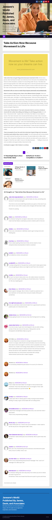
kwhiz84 (11, 253)
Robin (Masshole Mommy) (16, 434)
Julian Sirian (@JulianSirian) (16, 197)
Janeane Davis (19, 170)
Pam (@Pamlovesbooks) (15, 303)
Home (47, 517)
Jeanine (11, 446)
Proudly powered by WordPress (10, 516)
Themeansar (7, 517)
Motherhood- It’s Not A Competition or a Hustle (33, 157)
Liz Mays (11, 396)
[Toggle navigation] (44, 36)
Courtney (11, 241)
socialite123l (12, 263)
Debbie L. (11, 229)
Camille (11, 275)
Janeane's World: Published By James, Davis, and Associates (13, 500)
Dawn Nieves (12, 289)
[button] (47, 36)
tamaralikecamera (14, 409)
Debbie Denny (12, 315)
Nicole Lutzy (12, 422)
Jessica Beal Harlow (14, 325)
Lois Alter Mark (13, 458)
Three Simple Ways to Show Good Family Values (13, 157)
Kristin (10, 217)
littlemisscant (12, 470)
